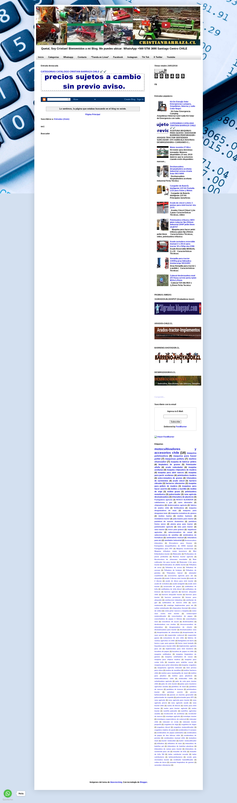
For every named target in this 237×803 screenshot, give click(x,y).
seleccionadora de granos (170, 478)
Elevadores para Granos (180, 543)
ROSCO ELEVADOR (184, 500)
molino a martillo (178, 489)
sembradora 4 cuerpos (187, 730)
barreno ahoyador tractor (172, 594)
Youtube (171, 57)
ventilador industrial (173, 540)
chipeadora (159, 505)
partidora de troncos (175, 689)
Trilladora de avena (173, 567)
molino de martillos (173, 670)
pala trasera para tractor (183, 519)
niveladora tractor (162, 519)
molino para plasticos (182, 676)
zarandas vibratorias (162, 765)
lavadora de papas (161, 651)
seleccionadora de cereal (180, 532)
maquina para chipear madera (167, 659)
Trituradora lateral (175, 573)
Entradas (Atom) (61, 119)
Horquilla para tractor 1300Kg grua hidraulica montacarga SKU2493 (180, 260)
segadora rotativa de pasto (165, 730)
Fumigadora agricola (163, 500)
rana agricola (159, 700)
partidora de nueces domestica (168, 521)
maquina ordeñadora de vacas (179, 657)
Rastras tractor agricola (183, 557)
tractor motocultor (169, 741)
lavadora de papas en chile (183, 651)
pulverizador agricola (163, 527)
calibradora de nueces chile (174, 602)
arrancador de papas (172, 586)
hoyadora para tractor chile (165, 646)
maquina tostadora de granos (183, 513)
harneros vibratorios (175, 483)
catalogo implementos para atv (180, 605)
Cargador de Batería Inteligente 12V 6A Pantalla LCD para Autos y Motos (182, 188)
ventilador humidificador (183, 760)
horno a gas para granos (164, 643)
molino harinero (184, 516)
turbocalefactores (176, 757)
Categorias (53, 57)
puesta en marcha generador (182, 695)
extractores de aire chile (173, 638)
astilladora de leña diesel (171, 589)
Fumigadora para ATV (163, 548)
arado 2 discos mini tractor (175, 578)
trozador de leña (179, 751)
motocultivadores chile (164, 678)
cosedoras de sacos (170, 621)
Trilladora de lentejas (173, 570)
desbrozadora (188, 621)
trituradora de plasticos (182, 497)
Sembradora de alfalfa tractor (174, 565)
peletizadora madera (186, 475)
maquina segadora (189, 665)
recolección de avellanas (174, 714)
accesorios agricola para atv (180, 576)
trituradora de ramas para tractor (168, 749)
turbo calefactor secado (178, 754)
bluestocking (116, 782)
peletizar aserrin (175, 692)
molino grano (173, 491)
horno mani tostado (186, 643)
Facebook (118, 57)
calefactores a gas (163, 502)
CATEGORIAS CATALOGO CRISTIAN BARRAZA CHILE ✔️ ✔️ (73, 71)
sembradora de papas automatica (170, 733)
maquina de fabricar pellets (183, 462)
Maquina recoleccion (184, 548)
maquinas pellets (174, 458)
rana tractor (159, 529)
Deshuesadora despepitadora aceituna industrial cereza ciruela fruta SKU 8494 (181, 170)
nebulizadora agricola (163, 681)
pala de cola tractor (169, 684)
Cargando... (159, 397)
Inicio (41, 57)
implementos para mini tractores (179, 649)
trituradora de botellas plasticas (181, 746)
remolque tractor (189, 716)
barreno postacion (172, 597)
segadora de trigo (171, 724)
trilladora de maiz (175, 743)
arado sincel (179, 481)
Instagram (132, 57)
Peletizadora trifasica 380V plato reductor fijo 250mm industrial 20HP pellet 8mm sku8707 (182, 223)
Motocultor (177, 554)
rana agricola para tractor (178, 700)
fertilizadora (179, 508)
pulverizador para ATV (185, 697)
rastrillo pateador (170, 711)
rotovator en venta (170, 722)
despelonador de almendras (168, 632)
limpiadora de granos (169, 464)
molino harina (165, 516)
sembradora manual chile (174, 738)
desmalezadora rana (188, 630)
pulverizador (174, 494)
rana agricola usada (179, 703)
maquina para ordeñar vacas (180, 662)
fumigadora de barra (186, 640)
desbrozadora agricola (177, 505)
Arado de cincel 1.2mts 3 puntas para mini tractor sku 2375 (183, 205)
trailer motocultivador (187, 741)
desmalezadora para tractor (165, 630)
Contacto (82, 57)
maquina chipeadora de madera (181, 470)
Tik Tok (145, 57)
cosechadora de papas (182, 616)
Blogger (143, 782)
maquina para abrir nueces (171, 472)
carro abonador (185, 502)
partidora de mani (179, 686)
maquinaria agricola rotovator (170, 668)
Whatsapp (68, 57)
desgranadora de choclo (180, 627)
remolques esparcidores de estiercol (171, 719)
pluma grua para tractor (182, 524)
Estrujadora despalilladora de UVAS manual (173, 546)
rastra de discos (173, 705)
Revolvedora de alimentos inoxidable (171, 559)
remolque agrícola (173, 716)
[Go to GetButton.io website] (8, 800)
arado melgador (179, 584)
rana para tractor (185, 527)
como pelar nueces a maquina (177, 611)
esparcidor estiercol (176, 635)
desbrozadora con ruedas (165, 624)
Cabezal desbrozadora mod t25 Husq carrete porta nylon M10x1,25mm (183, 277)
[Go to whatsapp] (8, 793)
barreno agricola (171, 592)
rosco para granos (176, 529)
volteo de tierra (160, 762)
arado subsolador (174, 467)
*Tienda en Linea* (100, 57)
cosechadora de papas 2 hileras (168, 619)
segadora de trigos (188, 724)
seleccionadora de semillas (166, 535)
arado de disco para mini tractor (179, 581)
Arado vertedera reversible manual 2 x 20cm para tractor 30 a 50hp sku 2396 (182, 243)
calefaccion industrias (174, 600)
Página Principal (92, 114)
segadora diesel (163, 727)
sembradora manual (174, 538)
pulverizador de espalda (163, 697)
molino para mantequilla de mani (174, 673)
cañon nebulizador (161, 608)
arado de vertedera (162, 584)
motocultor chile (186, 678)
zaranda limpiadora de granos (182, 762)
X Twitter (158, 57)
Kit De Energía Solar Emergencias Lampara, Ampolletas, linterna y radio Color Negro (182, 105)
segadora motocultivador (184, 727)
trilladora (160, 743)
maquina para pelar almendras (166, 665)
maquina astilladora (162, 654)
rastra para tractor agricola (175, 708)
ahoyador (158, 578)
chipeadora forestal (180, 608)
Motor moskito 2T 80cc (180, 147)
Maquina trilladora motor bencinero (170, 551)
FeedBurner (181, 427)
